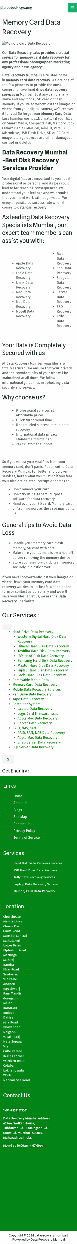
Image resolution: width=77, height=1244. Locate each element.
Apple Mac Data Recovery (38, 718)
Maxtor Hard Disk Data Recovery (43, 666)
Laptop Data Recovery (35, 709)
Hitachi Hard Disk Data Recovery (43, 646)
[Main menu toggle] (72, 7)
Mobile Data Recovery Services (36, 690)
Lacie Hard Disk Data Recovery (42, 675)
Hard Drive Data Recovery (32, 632)
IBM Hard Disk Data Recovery (41, 656)
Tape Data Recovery (28, 699)
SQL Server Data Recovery (32, 747)
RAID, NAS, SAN (24, 728)
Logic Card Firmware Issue (38, 714)
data (65, 383)
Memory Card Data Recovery (34, 685)
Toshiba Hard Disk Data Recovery (44, 651)
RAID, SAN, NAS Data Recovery (41, 733)
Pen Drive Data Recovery (32, 694)
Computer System (26, 704)
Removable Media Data (30, 680)
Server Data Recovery (35, 723)
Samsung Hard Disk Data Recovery (45, 661)
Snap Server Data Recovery (39, 742)
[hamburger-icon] (7, 627)
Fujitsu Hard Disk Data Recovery (43, 670)
